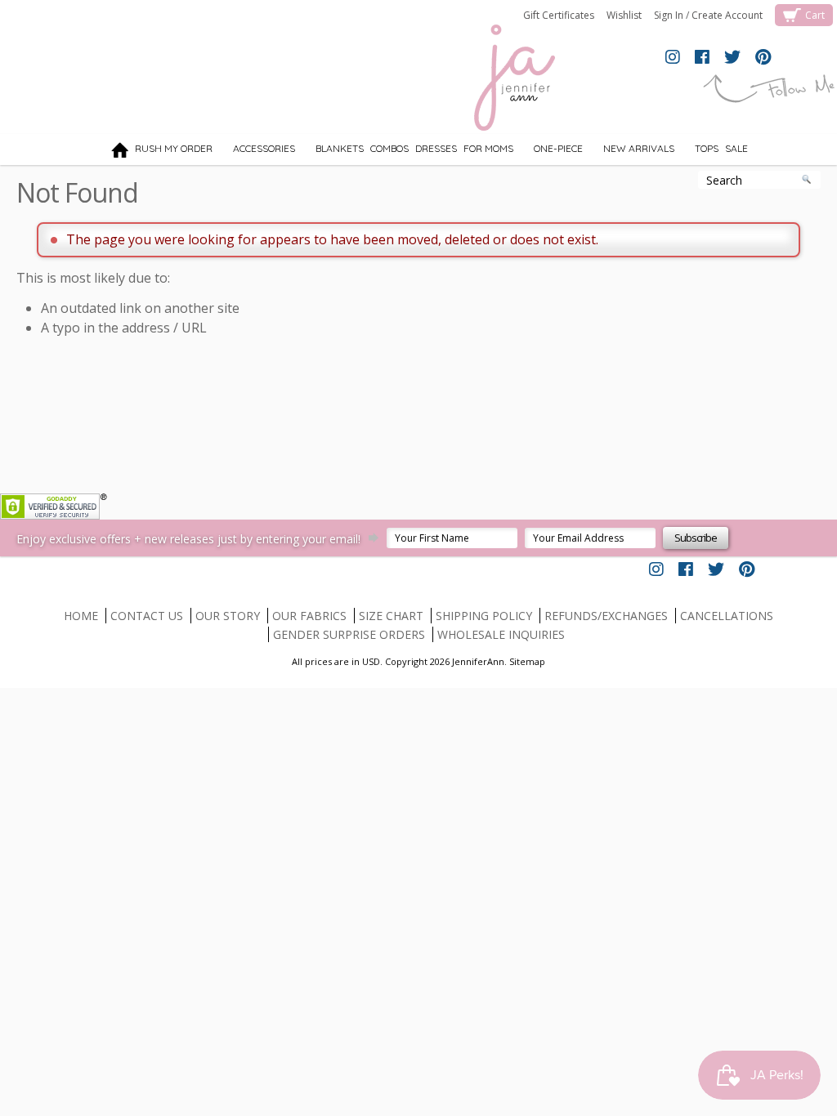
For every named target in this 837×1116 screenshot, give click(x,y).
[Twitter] (732, 58)
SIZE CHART (391, 615)
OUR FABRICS (309, 615)
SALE (736, 148)
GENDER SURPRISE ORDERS (349, 634)
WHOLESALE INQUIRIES (501, 634)
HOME (81, 615)
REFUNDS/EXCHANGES (606, 615)
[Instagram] (672, 58)
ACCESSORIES (255, 151)
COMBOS (389, 148)
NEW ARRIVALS (630, 151)
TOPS (698, 151)
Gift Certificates (558, 15)
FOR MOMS (488, 148)
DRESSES (436, 148)
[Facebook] (702, 58)
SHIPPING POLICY (484, 615)
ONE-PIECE (550, 151)
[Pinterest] (763, 58)
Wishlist (624, 15)
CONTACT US (146, 615)
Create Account (727, 15)
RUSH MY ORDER (174, 148)
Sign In (668, 15)
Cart (815, 15)
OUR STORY (227, 615)
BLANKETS (331, 151)
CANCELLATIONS (726, 615)
